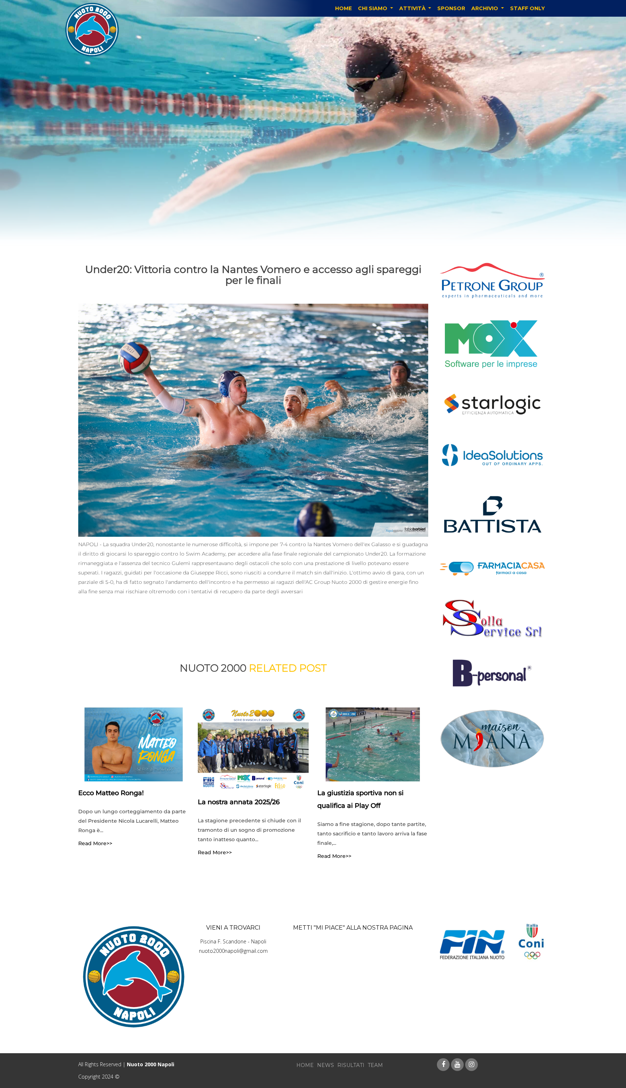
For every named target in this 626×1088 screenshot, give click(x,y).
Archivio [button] (485, 8)
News (325, 1065)
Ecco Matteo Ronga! (111, 793)
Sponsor (451, 8)
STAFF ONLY (527, 8)
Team (375, 1065)
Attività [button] (413, 8)
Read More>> (95, 843)
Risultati (350, 1065)
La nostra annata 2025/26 (239, 802)
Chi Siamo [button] (373, 8)
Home (343, 8)
